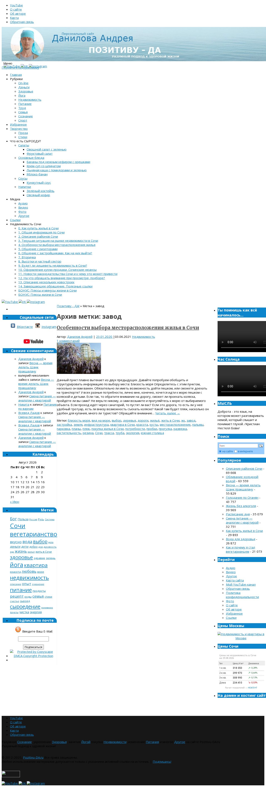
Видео (23, 207)
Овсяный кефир (38, 195)
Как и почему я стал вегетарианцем (240, 549)
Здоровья (59, 742)
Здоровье (25, 91)
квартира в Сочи (122, 424)
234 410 (237, 682)
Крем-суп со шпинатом (44, 166)
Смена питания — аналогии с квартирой (37, 398)
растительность (69, 433)
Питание (25, 104)
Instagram (49, 327)
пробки (152, 429)
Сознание (25, 116)
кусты (154, 424)
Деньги (24, 87)
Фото (22, 211)
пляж (86, 429)
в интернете (245, 451)
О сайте (16, 9)
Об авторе (18, 13)
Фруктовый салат (40, 153)
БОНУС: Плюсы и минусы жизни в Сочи (47, 290)
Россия (33, 519)
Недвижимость (29, 99)
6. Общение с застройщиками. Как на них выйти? (55, 253)
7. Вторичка (27, 257)
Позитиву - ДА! (68, 306)
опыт (26, 583)
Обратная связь (22, 22)
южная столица (152, 433)
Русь (41, 519)
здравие (39, 558)
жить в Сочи (170, 420)
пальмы (197, 424)
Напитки (24, 187)
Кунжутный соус (39, 182)
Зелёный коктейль (40, 191)
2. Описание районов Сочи (38, 236)
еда (12, 551)
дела (50, 542)
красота (142, 424)
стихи (48, 596)
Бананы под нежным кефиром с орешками (58, 162)
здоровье (21, 557)
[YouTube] (10, 302)
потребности (135, 429)
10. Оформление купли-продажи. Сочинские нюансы (57, 270)
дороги (143, 420)
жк (183, 420)
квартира (36, 565)
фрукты (14, 612)
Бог (13, 519)
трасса (109, 433)
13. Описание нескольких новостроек (46, 282)
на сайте (227, 451)
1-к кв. (223, 668)
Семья (23, 112)
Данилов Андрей (79, 337)
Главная (16, 75)
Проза (23, 133)
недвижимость (29, 577)
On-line (23, 83)
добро (33, 547)
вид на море (101, 420)
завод (191, 420)
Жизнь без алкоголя (241, 506)
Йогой (85, 742)
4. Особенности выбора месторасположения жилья (56, 245)
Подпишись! (162, 761)
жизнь (21, 551)
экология (132, 433)
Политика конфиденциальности (242, 595)
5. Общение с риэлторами (38, 249)
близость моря (79, 420)
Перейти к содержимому (20, 67)
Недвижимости (115, 742)
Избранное (18, 124)
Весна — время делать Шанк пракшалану (35, 367)
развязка (180, 429)
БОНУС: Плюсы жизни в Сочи (40, 294)
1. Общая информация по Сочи (41, 232)
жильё (155, 420)
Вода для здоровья (240, 539)
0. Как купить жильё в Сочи (38, 228)
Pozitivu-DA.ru (33, 757)
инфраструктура (96, 424)
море (40, 572)
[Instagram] (36, 302)
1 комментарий (68, 341)
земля (78, 424)
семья (38, 596)
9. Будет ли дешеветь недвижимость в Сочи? (52, 265)
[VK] (23, 302)
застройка (64, 424)
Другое (23, 216)
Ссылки (15, 220)
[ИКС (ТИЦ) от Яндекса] (11, 776)
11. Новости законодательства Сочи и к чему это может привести (67, 274)
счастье (14, 601)
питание (21, 590)
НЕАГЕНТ (252, 687)
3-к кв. (223, 677)
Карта (14, 18)
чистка (24, 612)
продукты (39, 591)
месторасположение (175, 424)
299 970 (237, 672)
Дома (222, 682)
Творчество (19, 129)
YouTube (16, 5)
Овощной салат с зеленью (46, 149)
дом (40, 546)
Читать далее (167, 413)
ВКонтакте (25, 327)
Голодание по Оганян (242, 497)
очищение (38, 584)
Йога (21, 95)
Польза (23, 519)
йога (16, 565)
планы (76, 429)
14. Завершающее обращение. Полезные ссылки (55, 286)
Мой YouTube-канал (241, 584)
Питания (152, 742)
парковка (63, 429)
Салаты (23, 145)
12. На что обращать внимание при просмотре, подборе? (61, 278)
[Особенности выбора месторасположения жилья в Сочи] (79, 373)
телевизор (47, 607)
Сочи (98, 433)
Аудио (23, 203)
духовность (50, 546)
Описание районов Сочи (244, 468)
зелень (50, 558)
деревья (129, 420)
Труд (22, 108)
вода (27, 541)
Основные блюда (31, 158)
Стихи (22, 137)
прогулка (165, 429)
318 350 (237, 668)
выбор (116, 420)
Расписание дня (238, 514)
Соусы (22, 178)
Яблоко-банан (37, 174)
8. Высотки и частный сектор (39, 261)
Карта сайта (235, 580)
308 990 (237, 677)
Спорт (22, 120)
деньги (15, 546)
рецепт (17, 596)
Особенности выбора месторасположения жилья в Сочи (128, 328)
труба (120, 433)
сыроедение (25, 606)
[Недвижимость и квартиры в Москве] (241, 638)
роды (28, 596)
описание (15, 584)
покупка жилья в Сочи (107, 429)
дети (24, 546)
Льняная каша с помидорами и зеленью (57, 170)
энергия (36, 612)
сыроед (25, 601)
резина (88, 433)
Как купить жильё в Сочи (244, 531)
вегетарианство (33, 534)
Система (49, 519)
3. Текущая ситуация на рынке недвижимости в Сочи (58, 240)
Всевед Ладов (29, 413)
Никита (23, 404)
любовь (29, 571)
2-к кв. (223, 672)
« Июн (14, 502)
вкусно (16, 541)
